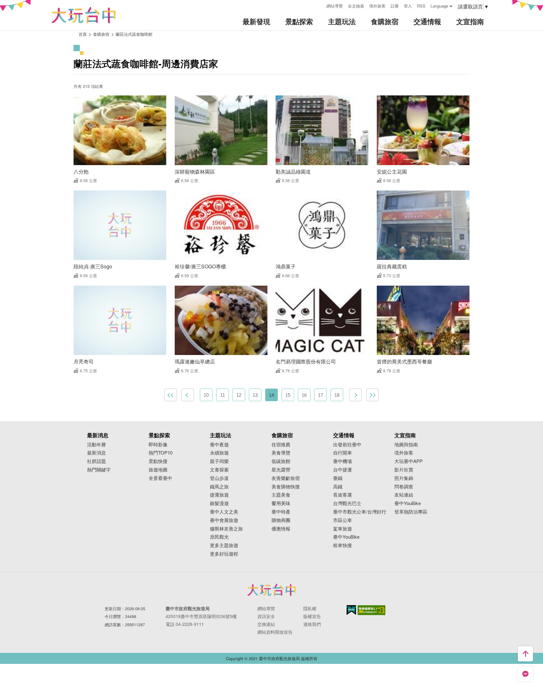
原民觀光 (219, 537)
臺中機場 (342, 461)
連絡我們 (312, 624)
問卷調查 (403, 486)
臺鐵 (338, 478)
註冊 (395, 6)
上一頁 (187, 395)
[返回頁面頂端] (525, 653)
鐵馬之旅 (219, 486)
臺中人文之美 (224, 511)
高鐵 (338, 486)
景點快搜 (158, 461)
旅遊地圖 (158, 469)
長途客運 (342, 495)
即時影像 (158, 444)
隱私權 (309, 608)
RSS (421, 6)
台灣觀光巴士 (347, 503)
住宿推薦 (281, 444)
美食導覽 (281, 452)
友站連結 (403, 495)
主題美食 (281, 495)
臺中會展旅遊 (224, 520)
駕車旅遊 (342, 528)
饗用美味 (281, 503)
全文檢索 (356, 6)
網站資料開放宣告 (275, 632)
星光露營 (281, 469)
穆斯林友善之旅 (226, 528)
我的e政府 (351, 610)
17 (320, 395)
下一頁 (355, 395)
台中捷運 (342, 469)
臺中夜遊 (219, 444)
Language (439, 6)
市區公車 (342, 520)
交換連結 (266, 624)
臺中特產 (281, 511)
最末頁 (372, 395)
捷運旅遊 (219, 495)
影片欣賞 (403, 469)
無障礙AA (372, 610)
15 (287, 395)
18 (336, 395)
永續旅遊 (219, 452)
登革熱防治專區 (410, 511)
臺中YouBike (346, 537)
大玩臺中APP (408, 461)
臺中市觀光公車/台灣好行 (359, 511)
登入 (408, 6)
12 (238, 395)
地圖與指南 (406, 444)
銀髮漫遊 (219, 503)
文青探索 (219, 469)
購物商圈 (281, 520)
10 (206, 395)
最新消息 (96, 452)
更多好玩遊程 (224, 554)
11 (222, 395)
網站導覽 (334, 6)
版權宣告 (312, 616)
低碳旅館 (281, 461)
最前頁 (170, 395)
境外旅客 (377, 6)
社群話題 (96, 461)
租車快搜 (342, 545)
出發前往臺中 (347, 444)
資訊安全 (266, 616)
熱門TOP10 (161, 452)
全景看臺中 (160, 478)
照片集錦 (403, 478)
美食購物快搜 (286, 486)
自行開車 (342, 452)
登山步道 (219, 478)
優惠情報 (281, 528)
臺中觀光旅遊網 (84, 15)
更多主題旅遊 (224, 545)
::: (319, 5)
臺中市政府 (271, 590)
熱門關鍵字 (99, 469)
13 (255, 395)
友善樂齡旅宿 (286, 478)
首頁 (83, 34)
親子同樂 (219, 461)
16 (304, 395)
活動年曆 (96, 444)
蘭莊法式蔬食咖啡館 (134, 34)
